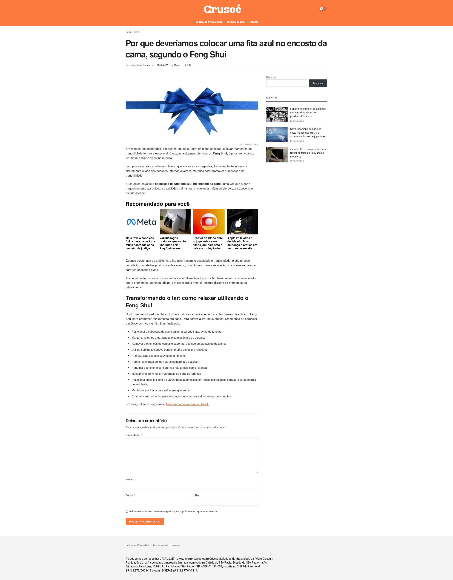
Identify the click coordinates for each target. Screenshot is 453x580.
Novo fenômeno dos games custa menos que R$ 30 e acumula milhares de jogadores (307, 132)
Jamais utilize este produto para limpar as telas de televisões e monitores (308, 152)
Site (197, 495)
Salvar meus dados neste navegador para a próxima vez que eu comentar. (173, 511)
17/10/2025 (162, 65)
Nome (130, 479)
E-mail (131, 495)
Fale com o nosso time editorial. (187, 404)
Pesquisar (271, 77)
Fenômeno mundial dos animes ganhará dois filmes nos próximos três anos (308, 112)
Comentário (134, 435)
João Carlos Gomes (140, 65)
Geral (137, 31)
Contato (254, 22)
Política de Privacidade (208, 22)
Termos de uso (235, 22)
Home (128, 31)
